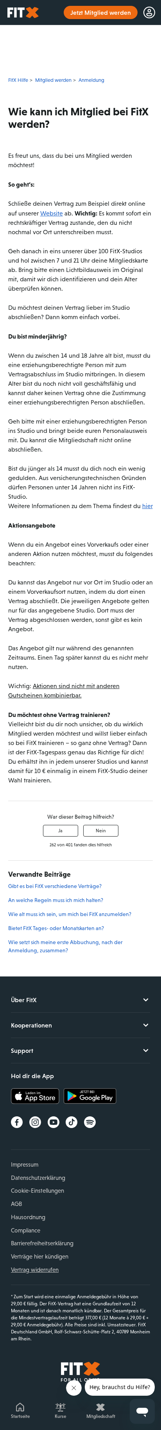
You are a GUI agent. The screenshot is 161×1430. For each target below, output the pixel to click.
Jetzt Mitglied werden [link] (100, 12)
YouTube (53, 1122)
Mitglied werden (53, 80)
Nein (101, 830)
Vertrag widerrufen (35, 1269)
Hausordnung (28, 1217)
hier (147, 506)
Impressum (24, 1164)
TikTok (71, 1122)
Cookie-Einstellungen (37, 1190)
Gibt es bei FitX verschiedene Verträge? (55, 886)
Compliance (25, 1230)
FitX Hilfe (18, 80)
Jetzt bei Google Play (90, 1096)
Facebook (17, 1122)
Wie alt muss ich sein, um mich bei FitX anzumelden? (69, 914)
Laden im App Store (37, 1096)
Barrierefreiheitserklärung (42, 1243)
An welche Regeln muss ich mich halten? (55, 900)
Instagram (35, 1122)
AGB (16, 1203)
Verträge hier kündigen (39, 1256)
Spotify (90, 1122)
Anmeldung (91, 80)
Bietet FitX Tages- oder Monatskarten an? (56, 928)
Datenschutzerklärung (38, 1177)
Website (51, 213)
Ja (60, 830)
